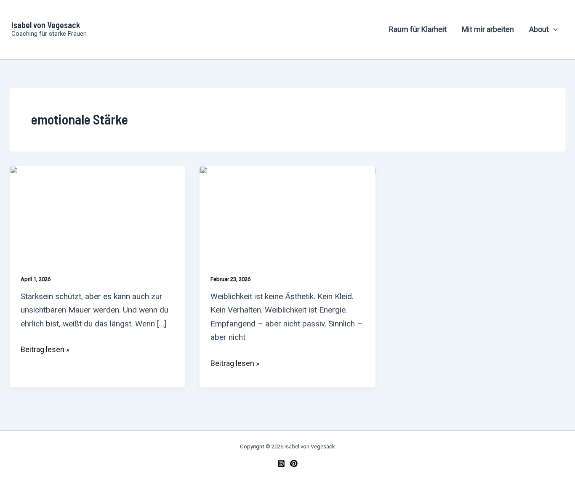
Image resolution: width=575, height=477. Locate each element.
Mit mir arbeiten (488, 29)
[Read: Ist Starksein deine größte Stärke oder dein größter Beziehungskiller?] (97, 214)
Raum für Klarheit (418, 29)
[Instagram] (281, 463)
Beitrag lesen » (45, 349)
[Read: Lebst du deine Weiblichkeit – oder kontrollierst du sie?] (287, 214)
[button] (553, 29)
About (539, 29)
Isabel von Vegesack (45, 25)
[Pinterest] (294, 463)
